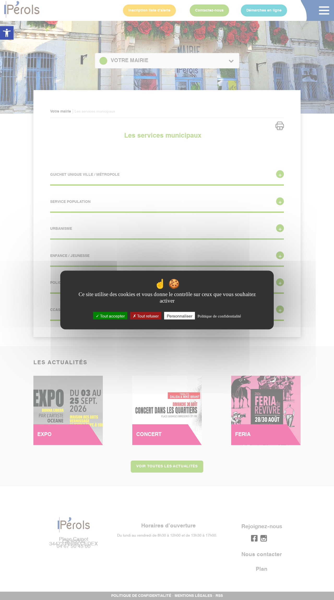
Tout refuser (147, 315)
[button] (7, 33)
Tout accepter (112, 315)
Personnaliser (179, 315)
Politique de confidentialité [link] (219, 316)
